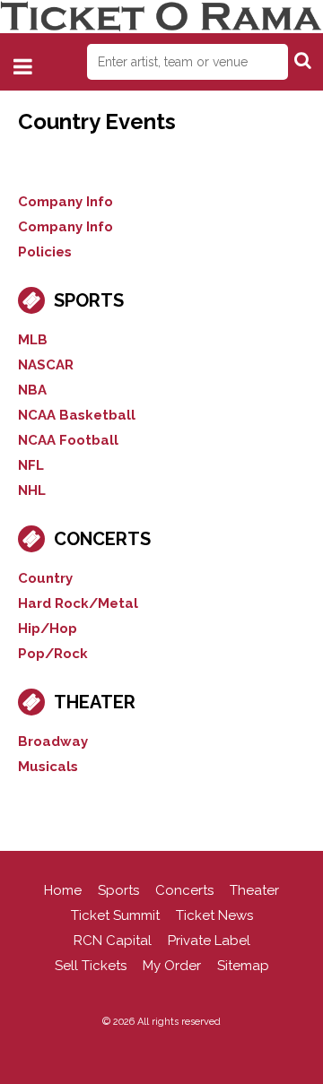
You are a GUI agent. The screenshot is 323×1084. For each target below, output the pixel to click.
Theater (94, 702)
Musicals (48, 767)
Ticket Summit (115, 915)
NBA (32, 390)
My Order (172, 966)
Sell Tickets (91, 966)
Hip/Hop (47, 628)
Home (63, 890)
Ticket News (214, 915)
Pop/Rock (53, 654)
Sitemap (243, 966)
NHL (32, 490)
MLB (33, 340)
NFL (31, 465)
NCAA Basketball (76, 415)
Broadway (53, 741)
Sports (89, 300)
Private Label (209, 940)
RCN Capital (113, 940)
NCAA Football (68, 440)
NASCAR (46, 365)
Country (45, 578)
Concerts (102, 539)
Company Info (65, 202)
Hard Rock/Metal (78, 603)
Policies (45, 252)
